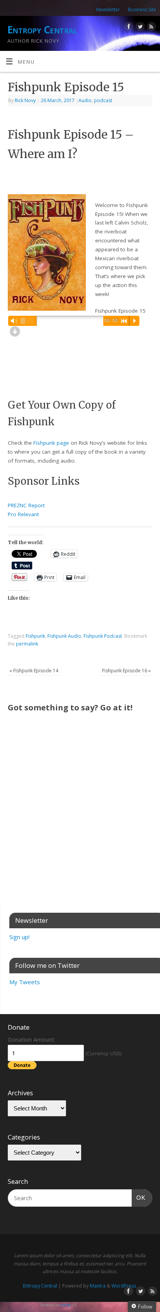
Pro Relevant (23, 514)
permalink (27, 643)
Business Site (142, 9)
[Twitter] (139, 28)
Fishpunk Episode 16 (126, 670)
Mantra (98, 1285)
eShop (66, 1304)
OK (139, 1197)
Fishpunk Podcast (102, 636)
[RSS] (150, 28)
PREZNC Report (26, 505)
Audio (85, 100)
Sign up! (19, 937)
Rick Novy (25, 100)
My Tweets (24, 982)
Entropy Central (42, 29)
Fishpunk (35, 636)
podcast (103, 100)
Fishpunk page (51, 442)
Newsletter (108, 9)
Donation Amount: (31, 1039)
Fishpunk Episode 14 (33, 670)
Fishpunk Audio (64, 636)
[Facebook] (128, 28)
